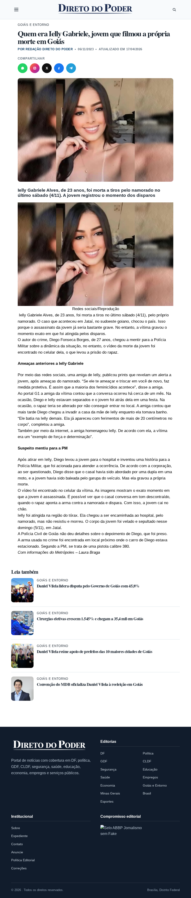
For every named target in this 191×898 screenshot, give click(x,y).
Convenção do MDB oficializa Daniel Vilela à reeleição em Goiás (90, 684)
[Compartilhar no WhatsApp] (22, 68)
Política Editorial (23, 860)
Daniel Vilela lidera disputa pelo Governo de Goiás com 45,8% (88, 586)
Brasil (147, 793)
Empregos (150, 777)
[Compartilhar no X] (47, 68)
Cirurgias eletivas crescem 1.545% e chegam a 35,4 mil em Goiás (90, 619)
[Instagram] (35, 68)
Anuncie (17, 852)
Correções (19, 868)
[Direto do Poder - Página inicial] (49, 745)
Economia (107, 785)
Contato (17, 844)
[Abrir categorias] (16, 9)
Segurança (108, 769)
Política (148, 753)
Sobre (15, 828)
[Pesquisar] (174, 9)
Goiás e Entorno (33, 25)
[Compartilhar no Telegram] (71, 68)
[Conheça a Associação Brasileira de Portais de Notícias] (124, 849)
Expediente (19, 836)
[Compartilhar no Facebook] (59, 68)
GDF (103, 761)
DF (102, 753)
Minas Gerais (110, 793)
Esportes (106, 801)
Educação (150, 769)
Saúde (105, 777)
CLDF (147, 761)
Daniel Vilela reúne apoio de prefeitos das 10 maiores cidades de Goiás (94, 651)
